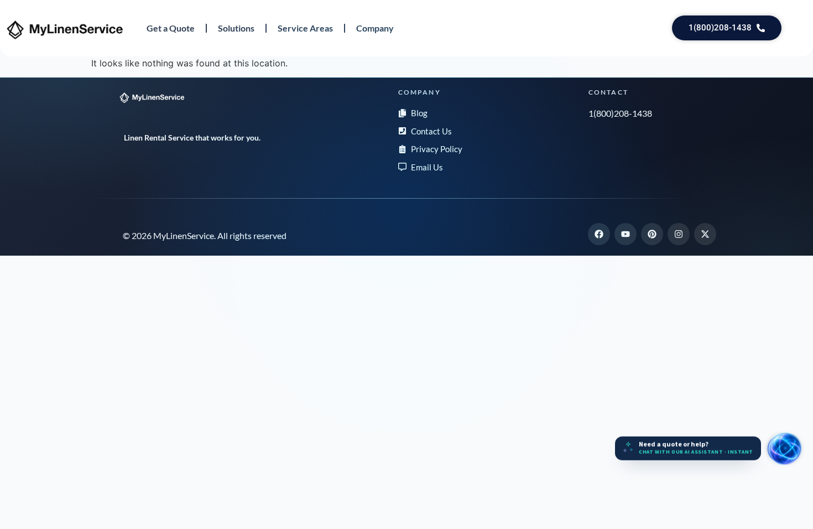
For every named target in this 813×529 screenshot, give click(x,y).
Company (375, 28)
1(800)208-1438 (620, 113)
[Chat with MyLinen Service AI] (784, 449)
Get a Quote (171, 28)
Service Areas (305, 28)
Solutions (236, 28)
